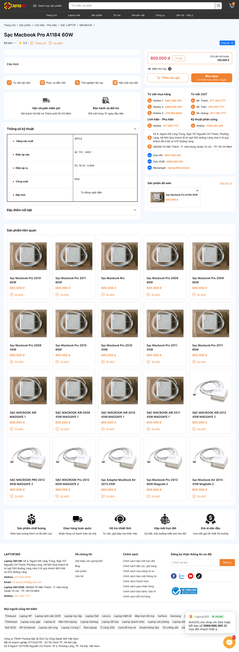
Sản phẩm (96, 15)
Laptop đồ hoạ (110, 621)
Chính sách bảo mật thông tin (140, 576)
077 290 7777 (218, 113)
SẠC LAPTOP (68, 25)
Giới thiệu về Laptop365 (89, 560)
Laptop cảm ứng (48, 627)
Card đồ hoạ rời (127, 627)
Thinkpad (10, 615)
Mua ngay (211, 78)
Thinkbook (11, 621)
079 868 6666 (173, 113)
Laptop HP (25, 615)
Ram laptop (90, 627)
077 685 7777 (171, 125)
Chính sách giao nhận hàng (138, 586)
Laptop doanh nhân (133, 621)
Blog (77, 565)
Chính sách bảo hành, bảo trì (139, 591)
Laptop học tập (73, 615)
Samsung (175, 615)
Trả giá (178, 58)
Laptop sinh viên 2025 (48, 615)
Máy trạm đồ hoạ (144, 615)
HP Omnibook (27, 627)
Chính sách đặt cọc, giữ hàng (140, 565)
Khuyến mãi (138, 15)
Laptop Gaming (89, 621)
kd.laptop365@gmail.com (27, 582)
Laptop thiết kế (122, 615)
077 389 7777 (218, 100)
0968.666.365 (213, 625)
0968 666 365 (173, 106)
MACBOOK (86, 25)
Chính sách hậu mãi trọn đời (139, 560)
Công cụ (160, 15)
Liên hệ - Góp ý (184, 15)
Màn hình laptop (68, 621)
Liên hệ (79, 576)
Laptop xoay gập (30, 621)
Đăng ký (227, 562)
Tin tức (117, 15)
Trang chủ (51, 15)
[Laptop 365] (15, 5)
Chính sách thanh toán (136, 581)
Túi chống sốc (170, 627)
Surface (162, 615)
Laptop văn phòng (158, 621)
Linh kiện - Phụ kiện (45, 25)
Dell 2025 (10, 627)
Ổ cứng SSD (107, 627)
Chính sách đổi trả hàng (136, 596)
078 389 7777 (216, 106)
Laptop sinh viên (182, 621)
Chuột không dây (149, 627)
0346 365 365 (214, 125)
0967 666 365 (173, 100)
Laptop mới (74, 15)
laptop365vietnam (179, 167)
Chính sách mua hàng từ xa (138, 571)
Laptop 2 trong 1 (70, 627)
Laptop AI (49, 621)
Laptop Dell (92, 615)
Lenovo (106, 615)
